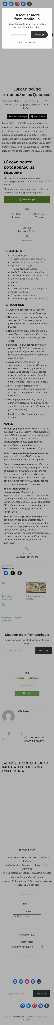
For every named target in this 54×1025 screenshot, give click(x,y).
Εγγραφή (39, 34)
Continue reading (27, 42)
